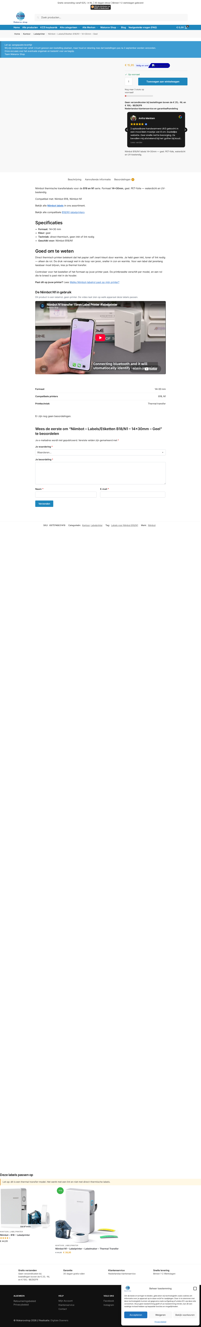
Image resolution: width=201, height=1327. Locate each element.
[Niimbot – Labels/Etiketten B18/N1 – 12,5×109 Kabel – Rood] (124, 1035)
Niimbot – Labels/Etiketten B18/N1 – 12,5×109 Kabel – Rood (124, 1073)
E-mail (104, 489)
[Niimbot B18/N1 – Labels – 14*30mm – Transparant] (58, 1113)
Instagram (109, 1305)
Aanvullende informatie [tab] (98, 179)
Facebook (109, 1300)
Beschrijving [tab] (74, 179)
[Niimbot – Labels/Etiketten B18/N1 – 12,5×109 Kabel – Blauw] (63, 577)
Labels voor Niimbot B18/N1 (124, 525)
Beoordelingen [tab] (123, 179)
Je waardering (44, 446)
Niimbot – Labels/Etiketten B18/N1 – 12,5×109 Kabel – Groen (124, 699)
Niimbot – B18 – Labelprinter (15, 1235)
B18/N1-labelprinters (73, 212)
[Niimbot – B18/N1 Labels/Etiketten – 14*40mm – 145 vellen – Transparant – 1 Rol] (73, 770)
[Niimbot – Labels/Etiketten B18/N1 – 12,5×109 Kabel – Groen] (124, 661)
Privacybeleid (160, 1322)
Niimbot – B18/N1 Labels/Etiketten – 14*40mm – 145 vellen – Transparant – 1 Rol (73, 815)
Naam (39, 489)
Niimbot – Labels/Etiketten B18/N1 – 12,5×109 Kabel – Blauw (63, 615)
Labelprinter (39, 34)
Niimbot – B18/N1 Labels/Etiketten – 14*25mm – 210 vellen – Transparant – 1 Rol (73, 990)
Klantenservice (66, 1305)
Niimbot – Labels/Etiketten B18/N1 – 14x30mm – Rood (59, 718)
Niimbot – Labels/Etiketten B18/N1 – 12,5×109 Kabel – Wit (61, 896)
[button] (195, 1288)
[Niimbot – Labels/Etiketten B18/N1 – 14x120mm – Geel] (59, 1033)
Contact (62, 1309)
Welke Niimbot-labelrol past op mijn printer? (94, 282)
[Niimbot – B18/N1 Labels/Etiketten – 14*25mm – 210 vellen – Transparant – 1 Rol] (73, 947)
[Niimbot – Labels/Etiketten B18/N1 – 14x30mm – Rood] (59, 671)
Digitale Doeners (59, 1320)
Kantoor (26, 34)
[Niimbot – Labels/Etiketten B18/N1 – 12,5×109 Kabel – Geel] (130, 576)
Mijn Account (65, 1300)
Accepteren (136, 1314)
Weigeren (160, 1314)
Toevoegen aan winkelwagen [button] (63, 626)
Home (17, 34)
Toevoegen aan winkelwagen (162, 81)
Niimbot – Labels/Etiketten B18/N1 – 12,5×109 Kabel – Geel (130, 613)
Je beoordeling (44, 459)
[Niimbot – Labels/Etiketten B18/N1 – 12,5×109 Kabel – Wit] (61, 860)
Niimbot (152, 525)
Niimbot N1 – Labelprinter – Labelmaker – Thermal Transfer (87, 1248)
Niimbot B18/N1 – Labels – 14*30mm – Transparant (58, 1145)
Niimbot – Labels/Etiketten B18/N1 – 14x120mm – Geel (59, 1068)
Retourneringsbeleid (25, 1301)
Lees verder (25, 1247)
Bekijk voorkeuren (185, 1314)
